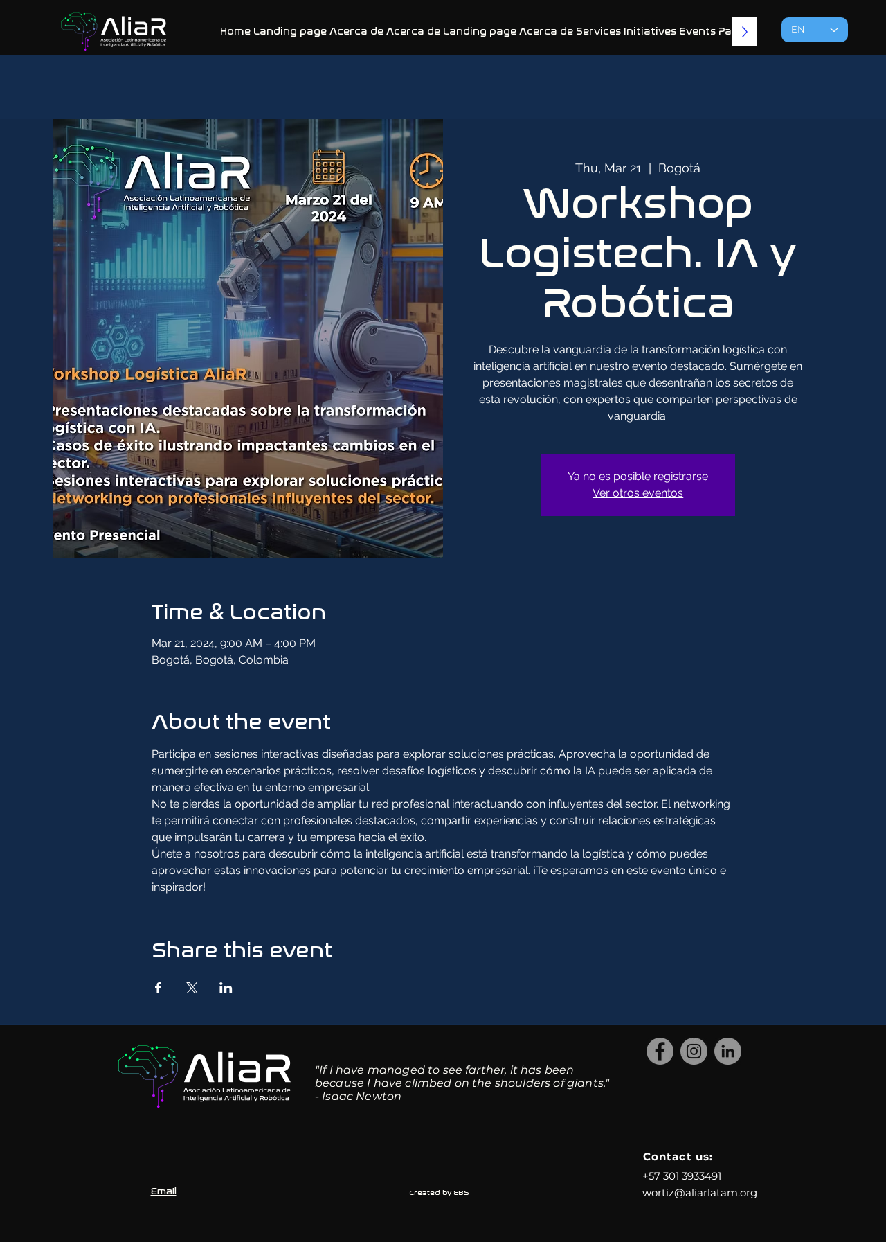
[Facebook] (660, 1051)
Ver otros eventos (638, 492)
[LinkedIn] (727, 1051)
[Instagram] (693, 1051)
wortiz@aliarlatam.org (699, 1192)
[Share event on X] (192, 987)
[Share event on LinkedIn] (226, 987)
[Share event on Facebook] (158, 987)
